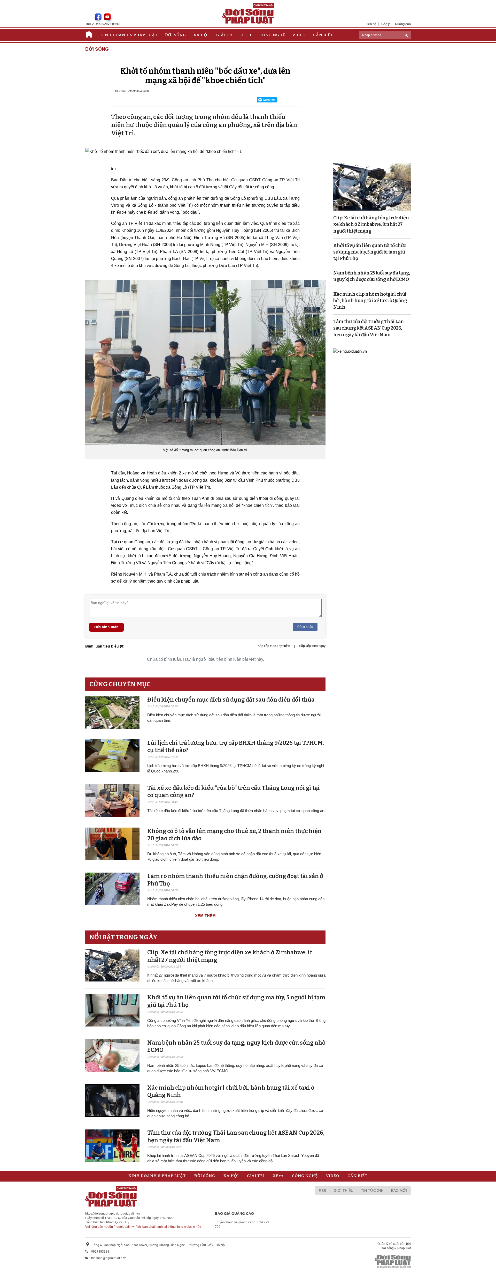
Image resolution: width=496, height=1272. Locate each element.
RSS (322, 1190)
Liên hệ (371, 24)
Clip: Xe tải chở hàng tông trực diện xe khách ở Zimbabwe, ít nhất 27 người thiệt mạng (371, 224)
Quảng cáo (403, 24)
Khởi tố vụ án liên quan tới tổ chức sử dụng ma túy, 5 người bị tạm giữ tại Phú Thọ (369, 252)
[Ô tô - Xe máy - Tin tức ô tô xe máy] (350, 351)
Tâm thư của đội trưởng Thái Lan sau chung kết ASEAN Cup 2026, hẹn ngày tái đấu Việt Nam (368, 328)
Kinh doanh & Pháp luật (129, 35)
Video (299, 35)
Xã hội (201, 35)
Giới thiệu (343, 1190)
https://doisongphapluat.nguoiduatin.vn (112, 1213)
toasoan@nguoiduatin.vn (109, 1258)
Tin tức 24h (372, 1190)
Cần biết (323, 35)
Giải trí (225, 35)
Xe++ (246, 35)
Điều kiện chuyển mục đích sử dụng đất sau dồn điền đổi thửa (231, 699)
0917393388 (100, 1251)
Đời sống (175, 35)
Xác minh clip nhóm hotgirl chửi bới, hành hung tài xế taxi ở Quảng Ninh (370, 300)
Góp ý (385, 24)
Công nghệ (272, 35)
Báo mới (399, 1190)
